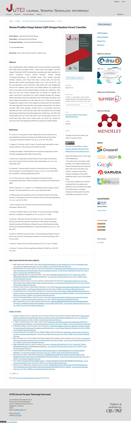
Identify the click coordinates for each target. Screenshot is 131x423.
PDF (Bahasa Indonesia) (75, 78)
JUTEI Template (102, 33)
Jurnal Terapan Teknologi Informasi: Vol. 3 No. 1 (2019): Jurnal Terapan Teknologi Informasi (50, 352)
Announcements (28, 14)
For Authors (100, 242)
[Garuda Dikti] (109, 175)
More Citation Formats (73, 105)
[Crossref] (107, 152)
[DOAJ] (109, 159)
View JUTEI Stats (11, 422)
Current (8, 14)
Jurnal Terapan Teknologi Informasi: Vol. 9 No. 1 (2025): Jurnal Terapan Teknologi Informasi (62, 324)
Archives (17, 14)
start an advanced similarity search (29, 378)
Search (121, 14)
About (39, 14)
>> (17, 373)
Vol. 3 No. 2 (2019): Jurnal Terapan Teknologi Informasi (39, 21)
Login (123, 1)
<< (10, 373)
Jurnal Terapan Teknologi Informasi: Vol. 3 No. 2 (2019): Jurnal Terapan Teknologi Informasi (42, 266)
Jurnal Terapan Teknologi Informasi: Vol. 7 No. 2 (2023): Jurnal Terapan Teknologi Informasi (50, 299)
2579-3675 (16, 413)
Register (116, 1)
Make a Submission (105, 24)
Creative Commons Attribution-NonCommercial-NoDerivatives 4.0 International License (77, 148)
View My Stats (101, 210)
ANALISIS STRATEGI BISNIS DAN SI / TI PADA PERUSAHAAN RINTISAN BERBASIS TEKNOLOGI (52, 361)
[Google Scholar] (105, 167)
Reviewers (100, 45)
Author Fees (101, 41)
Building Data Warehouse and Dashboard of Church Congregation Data (65, 264)
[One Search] (108, 184)
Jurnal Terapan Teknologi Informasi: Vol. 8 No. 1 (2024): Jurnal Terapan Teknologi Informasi (55, 289)
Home (11, 21)
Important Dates (102, 37)
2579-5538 (17, 415)
